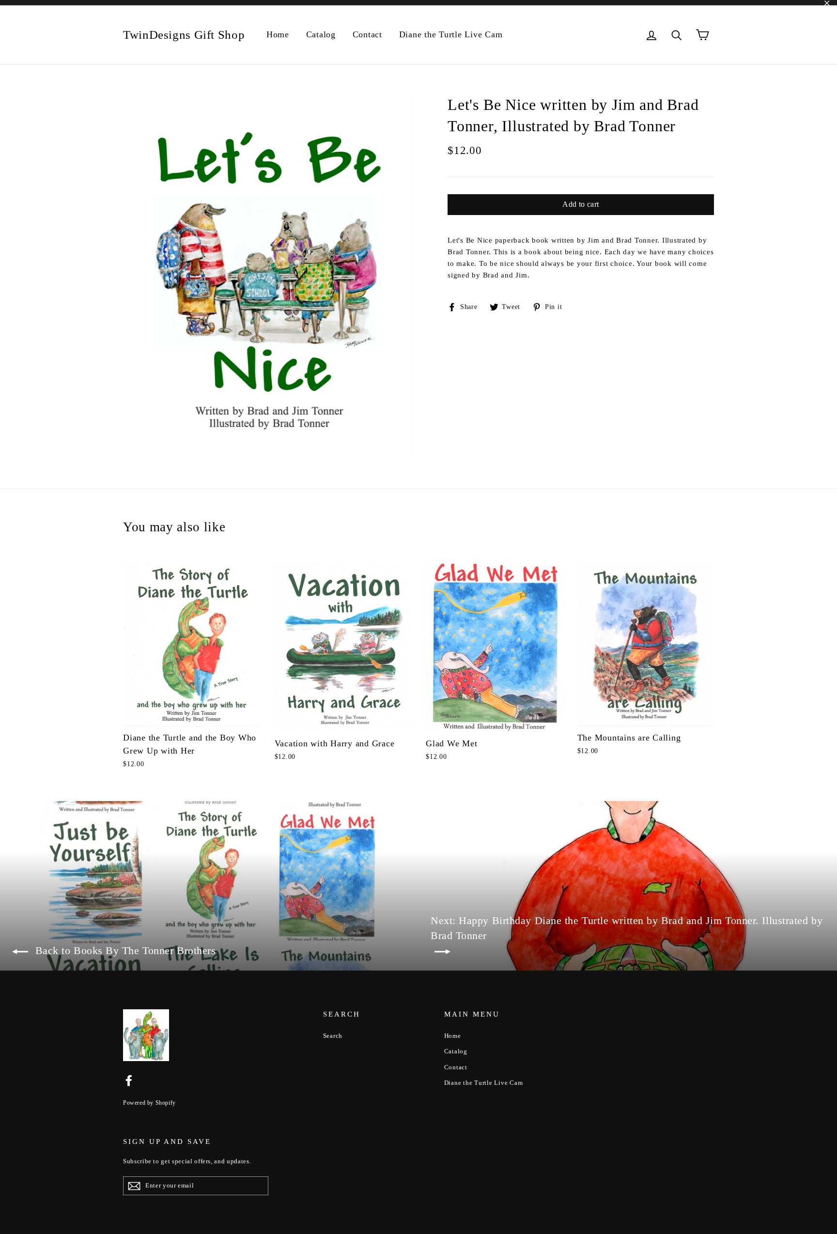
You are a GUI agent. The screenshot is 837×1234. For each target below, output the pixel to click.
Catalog (321, 34)
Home (277, 34)
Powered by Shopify (149, 1102)
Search (333, 1035)
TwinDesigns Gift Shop (184, 34)
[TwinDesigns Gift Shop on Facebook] (129, 1080)
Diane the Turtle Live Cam (451, 34)
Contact (367, 34)
